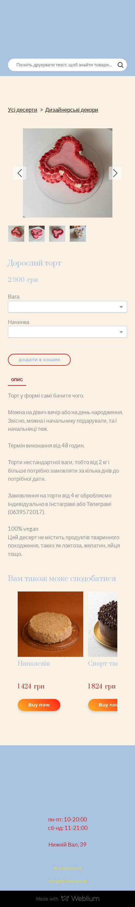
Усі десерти (22, 109)
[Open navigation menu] (120, 29)
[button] (121, 65)
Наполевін (34, 664)
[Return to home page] (40, 29)
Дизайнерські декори (71, 109)
